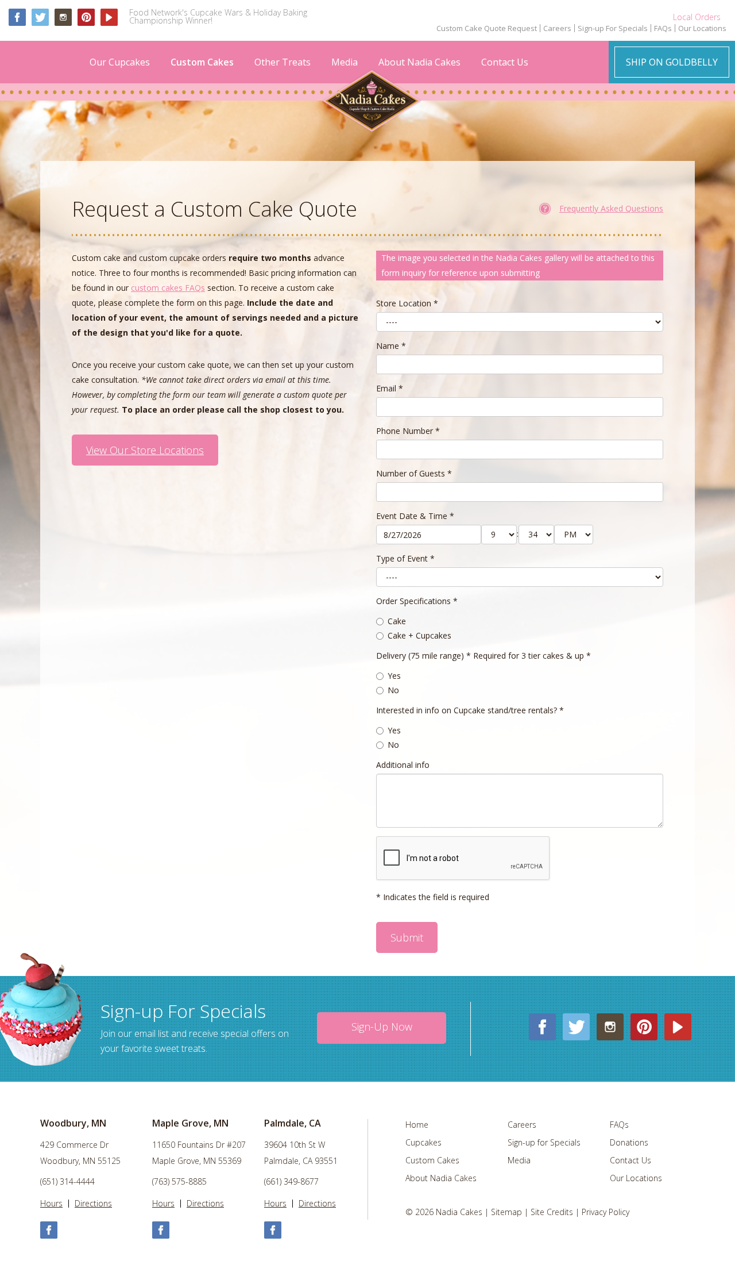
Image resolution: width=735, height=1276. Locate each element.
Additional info (403, 764)
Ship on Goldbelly (672, 62)
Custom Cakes (202, 62)
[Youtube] (109, 17)
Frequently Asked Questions (611, 208)
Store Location (407, 303)
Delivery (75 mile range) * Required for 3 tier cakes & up (483, 655)
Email (389, 388)
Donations (629, 1143)
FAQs (663, 28)
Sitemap (506, 1211)
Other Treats (282, 62)
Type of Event (405, 558)
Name (391, 345)
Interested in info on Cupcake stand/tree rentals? (470, 710)
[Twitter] (40, 17)
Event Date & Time (415, 515)
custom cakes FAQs (168, 287)
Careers (557, 28)
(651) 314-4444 (67, 1182)
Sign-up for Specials (544, 1143)
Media (344, 62)
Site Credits (552, 1211)
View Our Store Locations (145, 450)
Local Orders (697, 17)
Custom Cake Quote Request (486, 28)
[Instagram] (63, 17)
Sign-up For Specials (613, 28)
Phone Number (408, 430)
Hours (51, 1204)
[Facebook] (17, 17)
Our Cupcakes (120, 62)
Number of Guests (414, 473)
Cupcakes (423, 1143)
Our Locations (702, 28)
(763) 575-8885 (179, 1182)
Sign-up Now (381, 1026)
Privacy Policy (605, 1211)
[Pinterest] (86, 17)
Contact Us (504, 62)
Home (416, 1125)
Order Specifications (417, 600)
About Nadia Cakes (419, 62)
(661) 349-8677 (291, 1182)
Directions (93, 1204)
